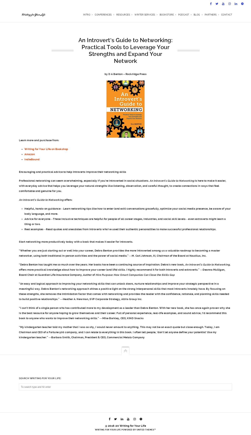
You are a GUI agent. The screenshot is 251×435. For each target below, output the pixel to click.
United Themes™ (146, 430)
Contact (226, 14)
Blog (197, 14)
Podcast (183, 14)
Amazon (29, 154)
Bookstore (167, 14)
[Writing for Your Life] (33, 14)
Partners (211, 14)
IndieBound (32, 159)
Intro (86, 14)
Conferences (103, 14)
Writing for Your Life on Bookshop (46, 149)
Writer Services (145, 14)
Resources (123, 14)
